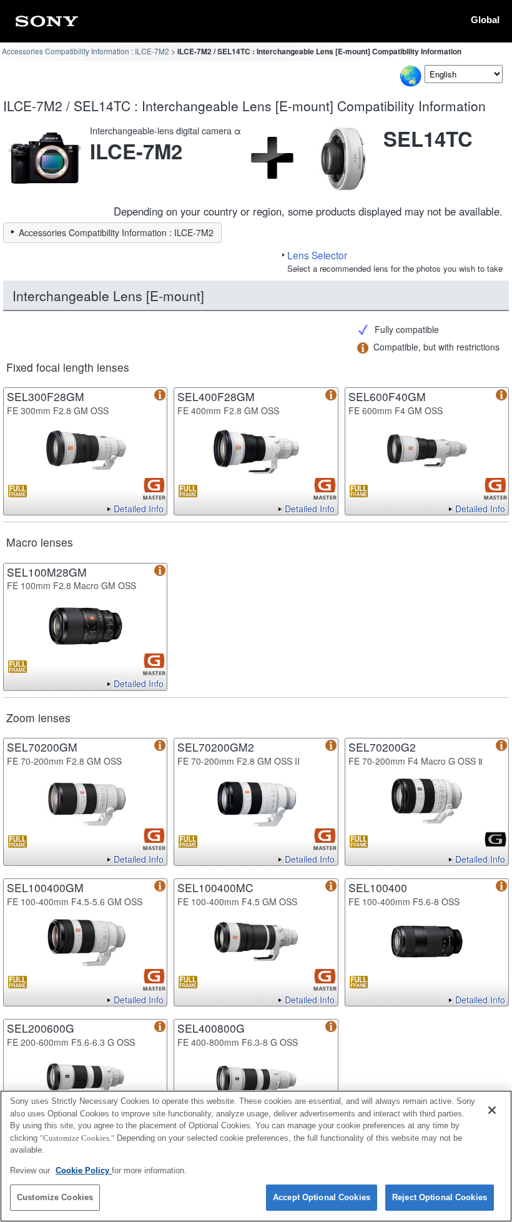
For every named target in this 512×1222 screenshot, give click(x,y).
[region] (256, 1156)
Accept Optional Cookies (321, 1197)
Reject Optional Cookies (439, 1197)
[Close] (492, 1110)
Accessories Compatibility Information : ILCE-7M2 (85, 51)
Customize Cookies (55, 1197)
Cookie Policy (84, 1170)
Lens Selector (317, 255)
